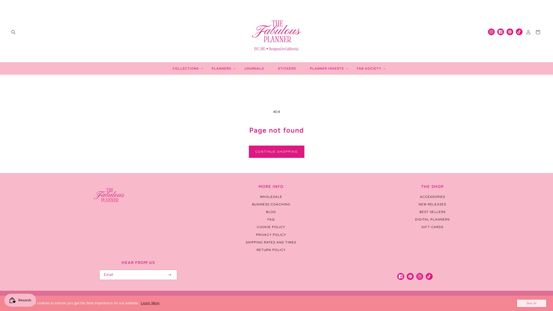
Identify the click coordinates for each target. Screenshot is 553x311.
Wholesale (271, 197)
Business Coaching (271, 204)
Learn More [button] (150, 303)
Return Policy (271, 250)
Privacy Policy (271, 235)
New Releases (432, 204)
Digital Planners (432, 219)
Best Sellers (433, 212)
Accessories (432, 197)
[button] (13, 32)
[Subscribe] (169, 275)
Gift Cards (432, 227)
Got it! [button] (532, 303)
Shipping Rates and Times (271, 242)
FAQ (271, 219)
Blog (271, 212)
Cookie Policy (271, 227)
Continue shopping (276, 152)
